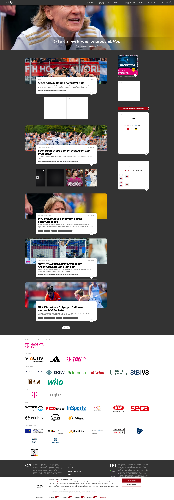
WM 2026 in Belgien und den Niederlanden (87, 46)
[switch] (70, 497)
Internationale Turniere (127, 2)
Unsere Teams (116, 2)
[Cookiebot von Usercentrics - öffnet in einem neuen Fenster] (40, 497)
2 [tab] (84, 54)
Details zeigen (103, 497)
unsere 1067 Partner (58, 481)
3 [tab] (88, 54)
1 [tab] (80, 54)
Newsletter (142, 2)
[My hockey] (171, 2)
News (109, 2)
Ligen (69, 474)
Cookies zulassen (132, 480)
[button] (44, 181)
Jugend (135, 2)
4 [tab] (92, 54)
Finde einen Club (91, 2)
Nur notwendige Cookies (132, 488)
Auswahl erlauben (131, 484)
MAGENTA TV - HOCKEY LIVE (102, 2)
